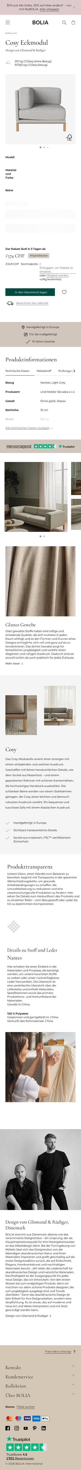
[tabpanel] (40, 406)
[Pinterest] (34, 1428)
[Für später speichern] (64, 292)
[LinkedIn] (43, 1428)
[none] (40, 22)
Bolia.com (11, 33)
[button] (40, 147)
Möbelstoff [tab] (44, 371)
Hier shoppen (49, 9)
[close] (74, 7)
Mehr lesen (12, 663)
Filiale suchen (26, 1406)
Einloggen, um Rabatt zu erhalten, (56, 269)
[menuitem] (8, 22)
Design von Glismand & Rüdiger (26, 1315)
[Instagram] (16, 1428)
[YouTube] (25, 1428)
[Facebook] (7, 1428)
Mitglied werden (57, 275)
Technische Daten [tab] (17, 371)
